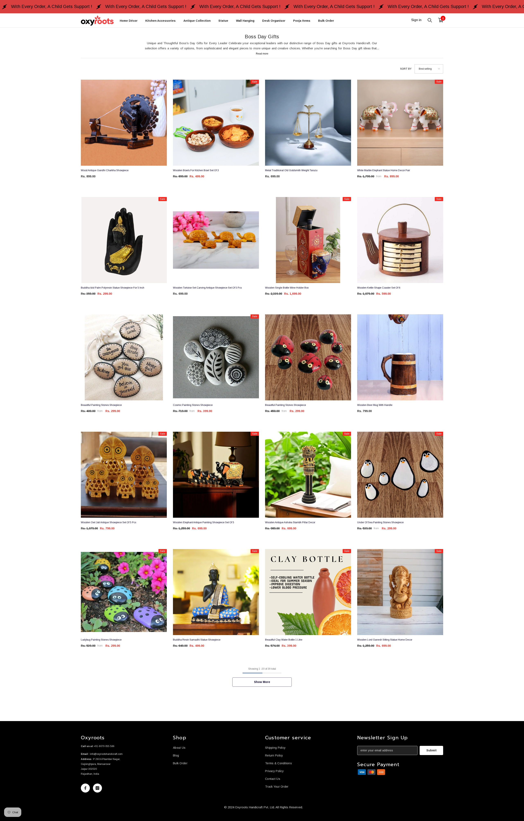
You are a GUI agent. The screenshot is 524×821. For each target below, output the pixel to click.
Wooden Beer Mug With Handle (374, 405)
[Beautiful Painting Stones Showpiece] (124, 357)
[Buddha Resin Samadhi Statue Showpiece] (216, 592)
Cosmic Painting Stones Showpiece (193, 405)
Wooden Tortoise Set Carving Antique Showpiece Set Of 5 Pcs (207, 287)
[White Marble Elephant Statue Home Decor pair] (400, 123)
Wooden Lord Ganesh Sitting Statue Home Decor (384, 639)
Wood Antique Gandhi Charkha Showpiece (105, 170)
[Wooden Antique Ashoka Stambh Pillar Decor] (308, 475)
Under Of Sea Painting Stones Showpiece (380, 522)
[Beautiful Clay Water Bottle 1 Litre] (308, 592)
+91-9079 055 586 (104, 746)
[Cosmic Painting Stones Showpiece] (216, 357)
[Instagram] (97, 788)
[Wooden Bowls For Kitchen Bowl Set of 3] (216, 123)
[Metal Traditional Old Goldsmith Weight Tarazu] (308, 123)
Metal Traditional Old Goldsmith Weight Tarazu (291, 170)
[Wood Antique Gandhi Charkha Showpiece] (124, 123)
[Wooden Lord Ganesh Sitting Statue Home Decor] (400, 592)
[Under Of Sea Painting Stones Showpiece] (400, 475)
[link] (371, 772)
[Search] (430, 20)
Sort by (405, 68)
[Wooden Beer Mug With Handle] (400, 357)
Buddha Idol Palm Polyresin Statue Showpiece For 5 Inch (112, 287)
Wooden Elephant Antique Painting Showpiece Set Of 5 (203, 522)
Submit (431, 750)
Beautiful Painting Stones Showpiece (101, 405)
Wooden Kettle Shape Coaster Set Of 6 (378, 287)
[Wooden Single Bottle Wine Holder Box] (308, 240)
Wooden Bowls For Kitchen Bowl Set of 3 (196, 170)
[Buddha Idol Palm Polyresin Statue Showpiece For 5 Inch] (124, 240)
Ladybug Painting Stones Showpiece (101, 639)
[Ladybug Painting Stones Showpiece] (124, 592)
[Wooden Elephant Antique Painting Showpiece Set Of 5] (216, 475)
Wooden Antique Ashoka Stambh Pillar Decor (290, 522)
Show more (262, 682)
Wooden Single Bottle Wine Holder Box (287, 287)
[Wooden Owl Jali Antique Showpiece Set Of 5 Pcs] (124, 475)
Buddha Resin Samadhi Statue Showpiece (196, 639)
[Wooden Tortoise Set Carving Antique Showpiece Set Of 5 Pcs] (216, 240)
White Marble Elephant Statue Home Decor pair (383, 170)
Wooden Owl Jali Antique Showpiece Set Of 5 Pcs (108, 522)
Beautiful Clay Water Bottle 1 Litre (283, 639)
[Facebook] (85, 788)
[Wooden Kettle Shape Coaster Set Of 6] (400, 240)
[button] (428, 69)
